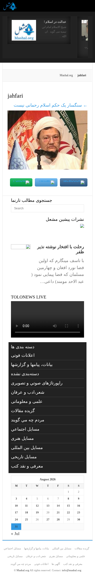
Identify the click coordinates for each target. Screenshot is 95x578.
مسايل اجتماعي (25, 429)
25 (26, 519)
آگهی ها (56, 563)
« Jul (15, 533)
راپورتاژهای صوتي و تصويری (37, 383)
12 (37, 505)
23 (78, 512)
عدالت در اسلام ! (55, 22)
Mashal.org (66, 75)
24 (16, 519)
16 (78, 505)
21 (58, 512)
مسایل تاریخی (24, 456)
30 (78, 519)
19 (37, 512)
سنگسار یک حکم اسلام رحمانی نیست (50, 105)
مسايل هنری (22, 438)
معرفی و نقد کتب (27, 466)
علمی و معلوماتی (27, 401)
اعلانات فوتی (23, 355)
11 (26, 505)
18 (26, 512)
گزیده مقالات (23, 410)
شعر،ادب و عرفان (27, 392)
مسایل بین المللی (27, 447)
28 (58, 519)
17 (16, 512)
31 (16, 526)
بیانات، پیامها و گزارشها (32, 364)
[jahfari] (47, 168)
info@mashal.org (71, 570)
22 (68, 512)
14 (58, 505)
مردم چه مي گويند (27, 419)
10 (16, 505)
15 (68, 505)
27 (48, 519)
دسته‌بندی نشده (25, 373)
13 (48, 505)
